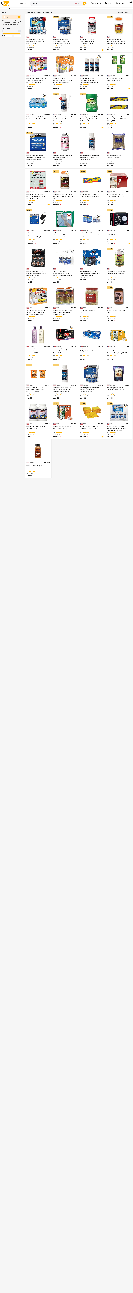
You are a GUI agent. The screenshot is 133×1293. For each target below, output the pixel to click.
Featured (127, 12)
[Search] (84, 3)
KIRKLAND (47, 37)
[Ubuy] (5, 3)
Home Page (5, 8)
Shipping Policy (13, 24)
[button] (95, 3)
